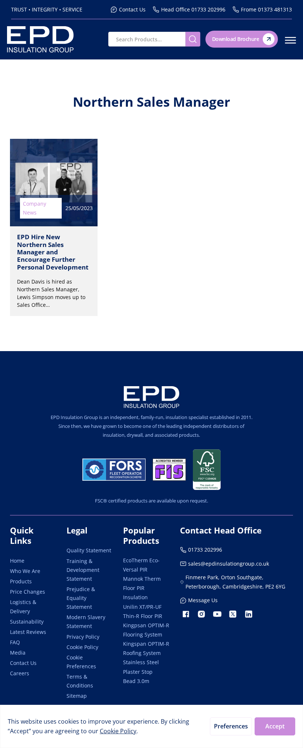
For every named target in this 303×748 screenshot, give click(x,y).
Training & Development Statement (83, 569)
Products (21, 581)
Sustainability (27, 621)
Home (17, 560)
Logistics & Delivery (23, 606)
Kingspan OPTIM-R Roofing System (146, 648)
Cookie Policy (82, 647)
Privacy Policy (83, 636)
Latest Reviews (28, 631)
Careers (19, 673)
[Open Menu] (290, 40)
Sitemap (77, 695)
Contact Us (23, 662)
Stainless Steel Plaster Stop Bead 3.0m (141, 671)
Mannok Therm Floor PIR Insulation (142, 588)
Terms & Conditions (80, 681)
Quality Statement (89, 550)
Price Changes (27, 591)
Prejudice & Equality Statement (81, 598)
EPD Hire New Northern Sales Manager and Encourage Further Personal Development (52, 252)
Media (17, 652)
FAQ (15, 642)
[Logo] (151, 397)
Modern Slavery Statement (86, 621)
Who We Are (25, 570)
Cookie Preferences (81, 662)
